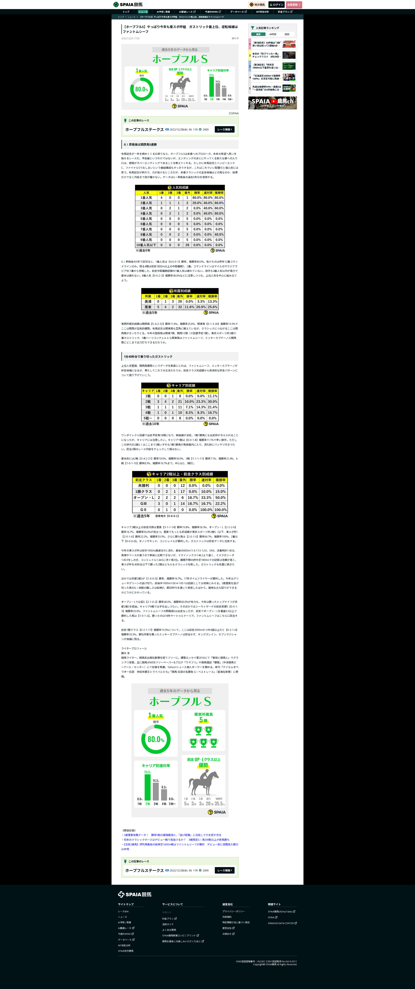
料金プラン (283, 11)
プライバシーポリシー (233, 911)
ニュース (143, 11)
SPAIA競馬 (271, 964)
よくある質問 (169, 930)
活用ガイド (168, 924)
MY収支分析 (262, 11)
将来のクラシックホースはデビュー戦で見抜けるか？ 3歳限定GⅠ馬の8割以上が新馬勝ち (177, 839)
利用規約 (226, 917)
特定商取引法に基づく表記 (236, 922)
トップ (126, 11)
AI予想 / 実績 (163, 11)
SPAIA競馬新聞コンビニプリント (179, 935)
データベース (237, 11)
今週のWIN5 (211, 11)
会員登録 (292, 4)
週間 (287, 34)
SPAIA (271, 917)
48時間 (272, 34)
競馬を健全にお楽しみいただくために (181, 941)
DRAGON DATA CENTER (281, 923)
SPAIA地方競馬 (125, 951)
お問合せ (226, 933)
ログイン (278, 4)
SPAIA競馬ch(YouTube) (280, 911)
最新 (258, 34)
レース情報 (223, 129)
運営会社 (226, 928)
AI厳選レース (186, 11)
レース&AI (123, 911)
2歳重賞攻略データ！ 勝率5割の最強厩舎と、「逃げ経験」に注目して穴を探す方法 (172, 835)
